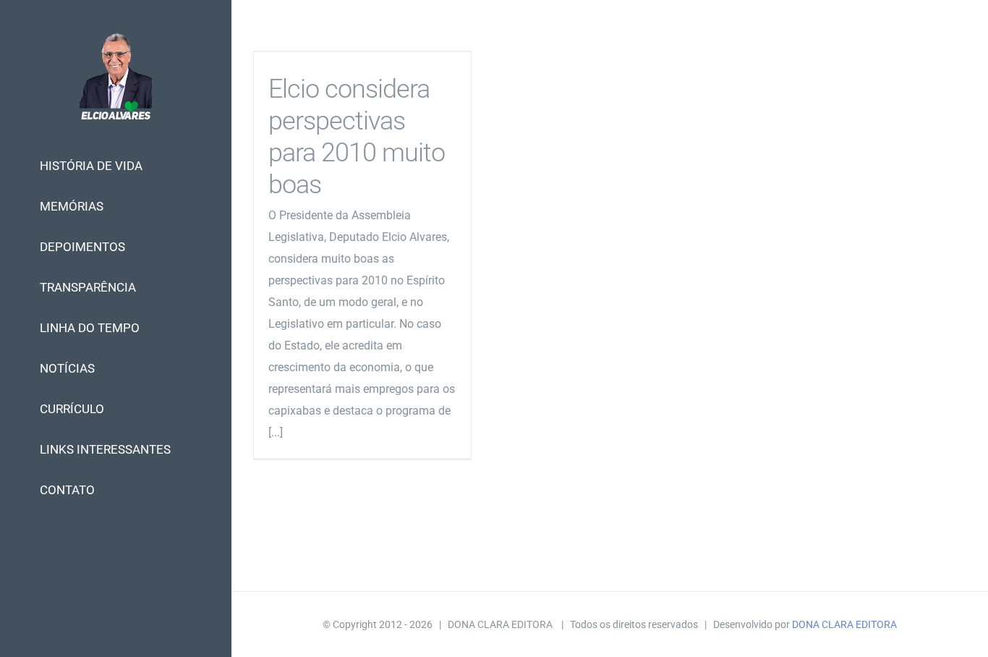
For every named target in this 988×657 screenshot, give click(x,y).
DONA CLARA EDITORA (844, 624)
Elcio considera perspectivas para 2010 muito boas (356, 137)
